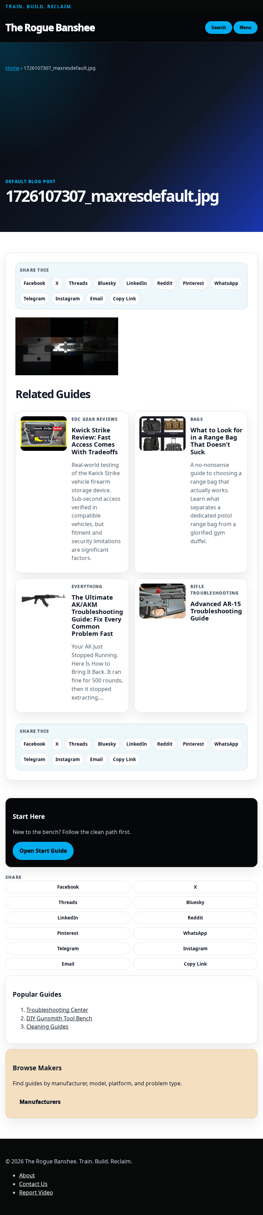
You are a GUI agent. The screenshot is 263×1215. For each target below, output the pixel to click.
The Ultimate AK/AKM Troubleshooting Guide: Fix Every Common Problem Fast (97, 615)
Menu (245, 27)
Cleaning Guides (47, 1026)
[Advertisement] (131, 125)
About (27, 1175)
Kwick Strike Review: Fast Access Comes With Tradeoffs (95, 441)
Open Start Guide (43, 850)
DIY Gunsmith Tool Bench (59, 1018)
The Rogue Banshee (50, 27)
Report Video (36, 1192)
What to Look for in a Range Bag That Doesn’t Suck (216, 441)
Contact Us (33, 1184)
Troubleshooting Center (57, 1010)
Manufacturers (40, 1102)
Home (12, 68)
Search (218, 27)
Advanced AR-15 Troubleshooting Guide (216, 610)
